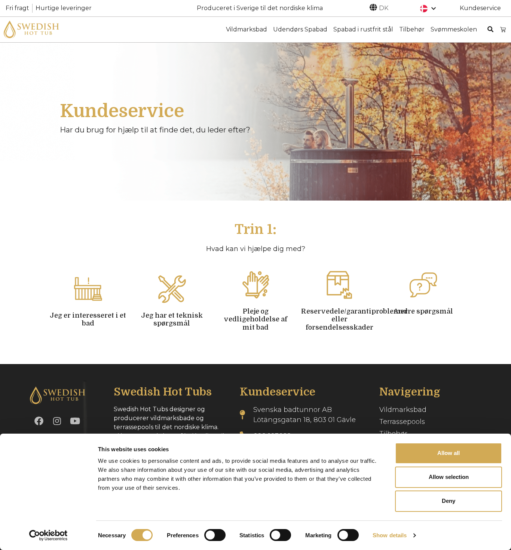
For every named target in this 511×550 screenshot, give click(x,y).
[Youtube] (75, 421)
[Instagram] (57, 421)
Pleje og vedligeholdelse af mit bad (255, 319)
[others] (373, 7)
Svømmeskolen (454, 29)
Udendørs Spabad (300, 29)
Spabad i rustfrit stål (363, 29)
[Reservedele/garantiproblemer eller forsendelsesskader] (339, 285)
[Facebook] (39, 421)
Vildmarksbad (246, 29)
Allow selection (449, 477)
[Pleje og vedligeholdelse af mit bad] (256, 285)
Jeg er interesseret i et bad (88, 319)
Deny (448, 501)
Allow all (448, 453)
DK (383, 8)
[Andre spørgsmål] (423, 285)
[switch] (215, 535)
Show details (390, 535)
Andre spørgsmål (423, 311)
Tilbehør (412, 29)
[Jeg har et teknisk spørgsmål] (172, 289)
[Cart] (503, 29)
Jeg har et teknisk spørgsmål (172, 319)
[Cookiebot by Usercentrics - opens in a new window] (48, 535)
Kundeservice (480, 8)
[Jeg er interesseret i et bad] (88, 289)
